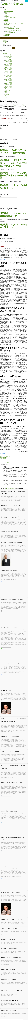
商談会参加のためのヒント (14, 28)
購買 (17, 105)
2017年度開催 (21, 105)
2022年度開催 (8, 59)
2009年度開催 (8, 76)
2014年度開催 (8, 69)
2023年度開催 (8, 57)
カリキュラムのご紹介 (10, 26)
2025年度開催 (8, 55)
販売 (14, 105)
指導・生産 (7, 90)
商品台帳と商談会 (9, 27)
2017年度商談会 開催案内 (14, 30)
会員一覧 (7, 16)
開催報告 (7, 22)
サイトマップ (6, 462)
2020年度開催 (8, 61)
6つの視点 (5, 88)
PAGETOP (2, 460)
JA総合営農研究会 (10, 488)
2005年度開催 (8, 82)
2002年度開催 (8, 86)
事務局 (6, 19)
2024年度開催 (8, 56)
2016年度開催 (8, 67)
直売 (6, 97)
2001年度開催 (8, 87)
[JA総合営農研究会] (12, 3)
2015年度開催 (8, 68)
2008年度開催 (8, 78)
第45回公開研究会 (5, 456)
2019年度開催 (8, 63)
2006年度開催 (8, 80)
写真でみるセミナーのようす (14, 32)
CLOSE (26, 0)
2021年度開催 (8, 60)
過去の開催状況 (9, 31)
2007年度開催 (8, 79)
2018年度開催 (8, 64)
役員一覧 (7, 15)
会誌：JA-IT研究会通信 (10, 17)
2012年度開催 (8, 72)
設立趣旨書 (7, 12)
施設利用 (7, 94)
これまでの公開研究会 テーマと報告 (14, 23)
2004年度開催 (8, 83)
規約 (6, 13)
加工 (6, 95)
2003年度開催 (8, 84)
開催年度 (5, 53)
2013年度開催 (8, 71)
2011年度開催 (8, 74)
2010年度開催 (8, 75)
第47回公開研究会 (5, 457)
